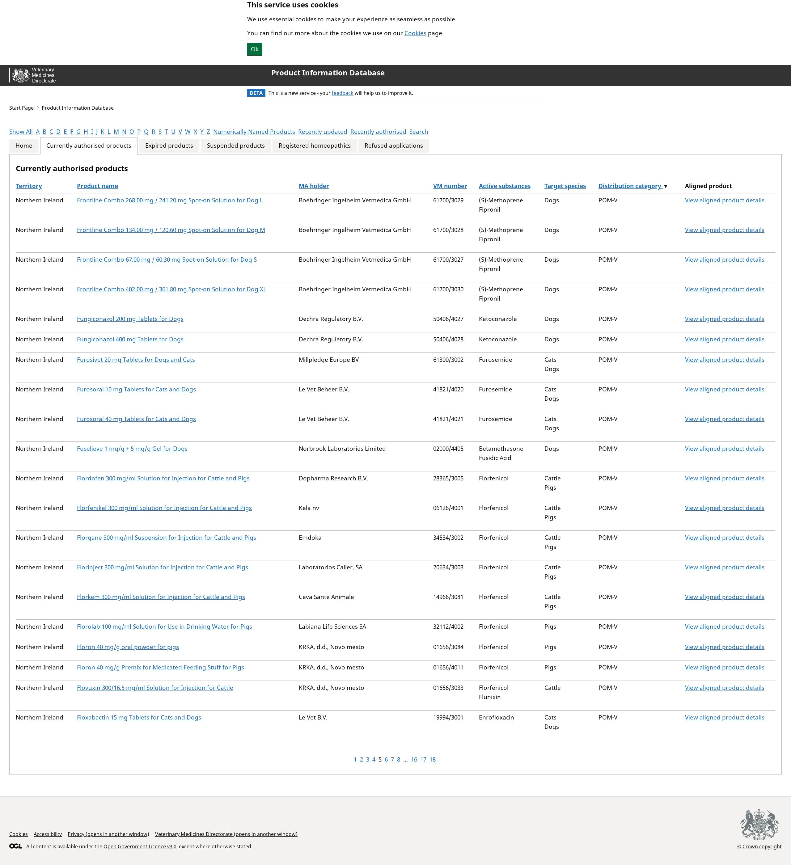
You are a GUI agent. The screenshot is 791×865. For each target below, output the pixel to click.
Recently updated (322, 132)
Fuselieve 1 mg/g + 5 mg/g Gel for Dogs (132, 449)
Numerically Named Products (254, 132)
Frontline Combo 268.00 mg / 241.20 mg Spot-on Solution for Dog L (170, 200)
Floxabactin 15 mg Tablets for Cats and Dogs (139, 717)
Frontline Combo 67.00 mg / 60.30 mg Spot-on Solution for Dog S (167, 259)
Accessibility (48, 834)
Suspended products (236, 146)
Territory (29, 186)
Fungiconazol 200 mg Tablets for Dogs (130, 319)
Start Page (21, 107)
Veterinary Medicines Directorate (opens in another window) (226, 834)
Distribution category (631, 186)
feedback (342, 93)
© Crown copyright (759, 846)
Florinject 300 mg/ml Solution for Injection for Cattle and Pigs (162, 567)
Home (23, 146)
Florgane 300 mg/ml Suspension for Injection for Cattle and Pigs (166, 538)
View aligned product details (724, 200)
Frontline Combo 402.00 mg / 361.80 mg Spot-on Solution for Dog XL (171, 289)
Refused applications (394, 146)
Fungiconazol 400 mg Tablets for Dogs (130, 339)
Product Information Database (328, 72)
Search (418, 132)
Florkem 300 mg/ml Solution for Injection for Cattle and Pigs (161, 597)
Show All (21, 132)
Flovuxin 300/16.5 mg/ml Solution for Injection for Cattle (155, 688)
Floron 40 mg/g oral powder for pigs (128, 647)
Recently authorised (378, 132)
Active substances (505, 186)
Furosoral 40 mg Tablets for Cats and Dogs (136, 419)
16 (414, 759)
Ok (255, 49)
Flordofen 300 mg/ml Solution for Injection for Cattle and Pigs (163, 478)
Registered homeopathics (315, 146)
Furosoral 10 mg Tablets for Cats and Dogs (136, 389)
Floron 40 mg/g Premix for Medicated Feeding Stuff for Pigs (160, 667)
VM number (450, 186)
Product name (97, 186)
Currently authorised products (88, 146)
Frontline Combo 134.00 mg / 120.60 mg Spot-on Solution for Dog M (171, 230)
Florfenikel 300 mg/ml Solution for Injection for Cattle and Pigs (164, 508)
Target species (565, 186)
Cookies (415, 33)
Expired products (169, 146)
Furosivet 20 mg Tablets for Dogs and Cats (136, 360)
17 (423, 759)
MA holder (314, 186)
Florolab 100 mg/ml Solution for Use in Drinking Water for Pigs (164, 626)
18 (432, 759)
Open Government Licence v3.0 (140, 846)
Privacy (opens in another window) (108, 834)
